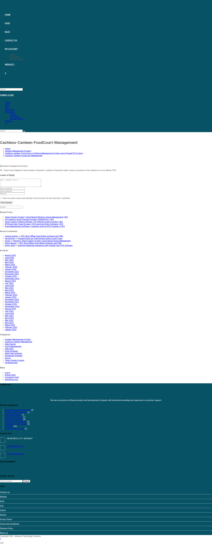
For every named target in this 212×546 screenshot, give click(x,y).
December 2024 (12, 299)
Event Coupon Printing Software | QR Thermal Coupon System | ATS (34, 222)
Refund (3, 515)
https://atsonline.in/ (15, 454)
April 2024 (9, 318)
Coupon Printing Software (16, 412)
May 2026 (9, 260)
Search (26, 481)
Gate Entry (9, 349)
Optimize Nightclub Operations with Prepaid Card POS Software (45, 245)
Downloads (15, 116)
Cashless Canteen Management (18, 342)
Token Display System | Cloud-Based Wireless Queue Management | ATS (36, 217)
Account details (16, 119)
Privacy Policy (6, 519)
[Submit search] (24, 131)
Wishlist (3, 497)
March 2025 (10, 292)
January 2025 (10, 297)
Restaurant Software (13, 356)
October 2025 (11, 276)
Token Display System (14, 360)
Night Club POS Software (15, 421)
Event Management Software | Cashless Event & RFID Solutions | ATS (35, 226)
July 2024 (9, 311)
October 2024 (11, 304)
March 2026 (10, 265)
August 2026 (10, 255)
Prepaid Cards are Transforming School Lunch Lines (40, 238)
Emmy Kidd (10, 245)
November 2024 (12, 302)
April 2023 (9, 323)
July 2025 (9, 283)
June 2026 (9, 258)
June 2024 (9, 313)
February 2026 (11, 267)
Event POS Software (13, 417)
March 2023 (10, 325)
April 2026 (9, 262)
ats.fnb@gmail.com (15, 446)
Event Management (13, 346)
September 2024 (12, 306)
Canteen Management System (18, 339)
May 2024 (9, 316)
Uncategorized (11, 363)
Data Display (10, 344)
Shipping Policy (6, 528)
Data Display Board (13, 415)
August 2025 (10, 281)
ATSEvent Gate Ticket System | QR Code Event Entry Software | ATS (34, 224)
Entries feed (10, 375)
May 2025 (9, 288)
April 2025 (9, 290)
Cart (2, 506)
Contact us (9, 109)
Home (7, 102)
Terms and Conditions (9, 524)
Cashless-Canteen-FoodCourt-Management (23, 155)
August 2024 (10, 309)
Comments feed (12, 377)
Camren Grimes (11, 236)
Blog (7, 107)
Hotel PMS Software (14, 419)
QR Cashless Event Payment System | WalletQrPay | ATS (29, 219)
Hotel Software (11, 351)
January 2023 (10, 330)
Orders (13, 114)
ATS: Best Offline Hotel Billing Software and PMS (42, 236)
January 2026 (10, 269)
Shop (7, 105)
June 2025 (9, 285)
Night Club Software (13, 353)
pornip (7, 241)
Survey (8, 358)
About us (4, 533)
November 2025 (12, 274)
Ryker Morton (10, 243)
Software (9, 426)
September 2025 (12, 278)
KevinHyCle (10, 238)
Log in (7, 372)
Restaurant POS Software (16, 424)
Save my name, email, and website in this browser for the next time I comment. (36, 198)
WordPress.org (11, 379)
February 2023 (11, 327)
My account (10, 112)
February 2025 (11, 295)
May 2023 (9, 320)
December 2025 (12, 271)
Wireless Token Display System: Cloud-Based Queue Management (42, 241)
